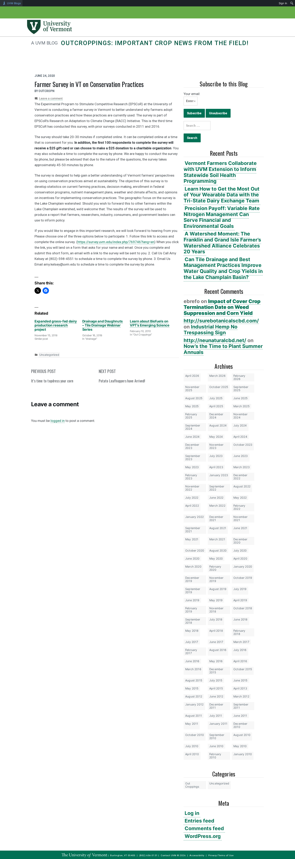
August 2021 (217, 528)
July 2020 (240, 550)
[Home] (49, 33)
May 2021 (191, 539)
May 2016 (216, 661)
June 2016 (192, 661)
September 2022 (216, 488)
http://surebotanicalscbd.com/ (221, 321)
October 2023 (242, 444)
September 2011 (240, 706)
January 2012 (194, 704)
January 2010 (242, 754)
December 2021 (216, 518)
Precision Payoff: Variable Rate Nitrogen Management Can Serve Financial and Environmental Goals (222, 217)
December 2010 (240, 725)
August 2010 (241, 735)
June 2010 (216, 746)
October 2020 (194, 550)
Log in (192, 813)
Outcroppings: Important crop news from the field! (154, 42)
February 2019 (191, 609)
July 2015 (216, 680)
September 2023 (192, 457)
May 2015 (191, 688)
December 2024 (216, 415)
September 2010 (216, 736)
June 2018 (240, 619)
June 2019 (192, 600)
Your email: (192, 94)
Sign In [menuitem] (283, 3)
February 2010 (215, 755)
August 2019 (217, 589)
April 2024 (240, 436)
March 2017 (241, 642)
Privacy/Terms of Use (221, 855)
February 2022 (239, 507)
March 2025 (241, 406)
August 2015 (193, 680)
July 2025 (216, 398)
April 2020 (240, 558)
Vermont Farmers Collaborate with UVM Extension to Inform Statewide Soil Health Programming (220, 172)
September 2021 (192, 529)
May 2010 (240, 746)
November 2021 (240, 518)
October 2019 (242, 577)
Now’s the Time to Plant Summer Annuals (223, 349)
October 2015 (242, 669)
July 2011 (215, 715)
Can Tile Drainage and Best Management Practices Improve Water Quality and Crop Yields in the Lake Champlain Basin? (223, 268)
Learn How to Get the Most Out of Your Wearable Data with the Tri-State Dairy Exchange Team (221, 195)
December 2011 (216, 706)
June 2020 (192, 558)
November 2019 (216, 579)
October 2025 (218, 387)
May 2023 (192, 467)
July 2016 (240, 650)
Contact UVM (168, 855)
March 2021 (217, 539)
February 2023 (191, 476)
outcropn (47, 91)
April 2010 (192, 754)
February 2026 (239, 377)
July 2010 (191, 746)
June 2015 (240, 680)
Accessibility (196, 855)
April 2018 (216, 630)
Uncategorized (219, 783)
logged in (58, 421)
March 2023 (241, 467)
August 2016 (217, 650)
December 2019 (192, 579)
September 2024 (192, 427)
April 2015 (216, 688)
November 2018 (216, 609)
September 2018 (192, 621)
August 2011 (193, 715)
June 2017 (216, 642)
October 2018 (242, 608)
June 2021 (240, 528)
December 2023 (192, 446)
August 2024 (218, 425)
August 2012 (193, 696)
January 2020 (242, 566)
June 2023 (240, 456)
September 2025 (240, 388)
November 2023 (216, 446)
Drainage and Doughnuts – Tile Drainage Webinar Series (102, 325)
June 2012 (216, 696)
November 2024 (240, 415)
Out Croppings (192, 785)
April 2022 (192, 505)
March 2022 (217, 505)
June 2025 (240, 398)
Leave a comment (51, 98)
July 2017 (191, 642)
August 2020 (218, 550)
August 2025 (193, 398)
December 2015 (216, 670)
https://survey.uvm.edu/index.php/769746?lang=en (115, 242)
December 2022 (240, 476)
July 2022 (191, 497)
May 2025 (192, 406)
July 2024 (240, 425)
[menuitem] (292, 3)
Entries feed (199, 821)
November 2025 (192, 388)
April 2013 (240, 688)
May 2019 (216, 600)
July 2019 (240, 589)
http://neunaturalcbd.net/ (215, 340)
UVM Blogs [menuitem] (14, 3)
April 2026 (192, 375)
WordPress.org (203, 836)
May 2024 (216, 436)
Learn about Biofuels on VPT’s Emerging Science (149, 323)
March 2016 (193, 669)
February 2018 (239, 632)
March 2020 (193, 566)
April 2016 (240, 661)
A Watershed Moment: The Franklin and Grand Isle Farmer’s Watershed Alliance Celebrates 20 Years (222, 243)
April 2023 (216, 467)
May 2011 (191, 723)
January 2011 (218, 723)
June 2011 (240, 715)
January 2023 (218, 475)
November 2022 (192, 488)
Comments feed (204, 828)
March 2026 (217, 375)
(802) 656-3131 (148, 855)
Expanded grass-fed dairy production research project (56, 325)
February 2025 (191, 415)
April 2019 (240, 600)
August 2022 (241, 486)
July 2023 (216, 456)
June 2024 (192, 436)
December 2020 (240, 541)
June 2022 (216, 497)
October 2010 (194, 735)
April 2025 (216, 406)
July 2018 (216, 619)
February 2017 (191, 651)
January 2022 (194, 516)
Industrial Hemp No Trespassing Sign (210, 330)
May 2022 (240, 497)
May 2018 (191, 630)
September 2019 (192, 590)
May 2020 (216, 558)
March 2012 (241, 696)
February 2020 (215, 568)
